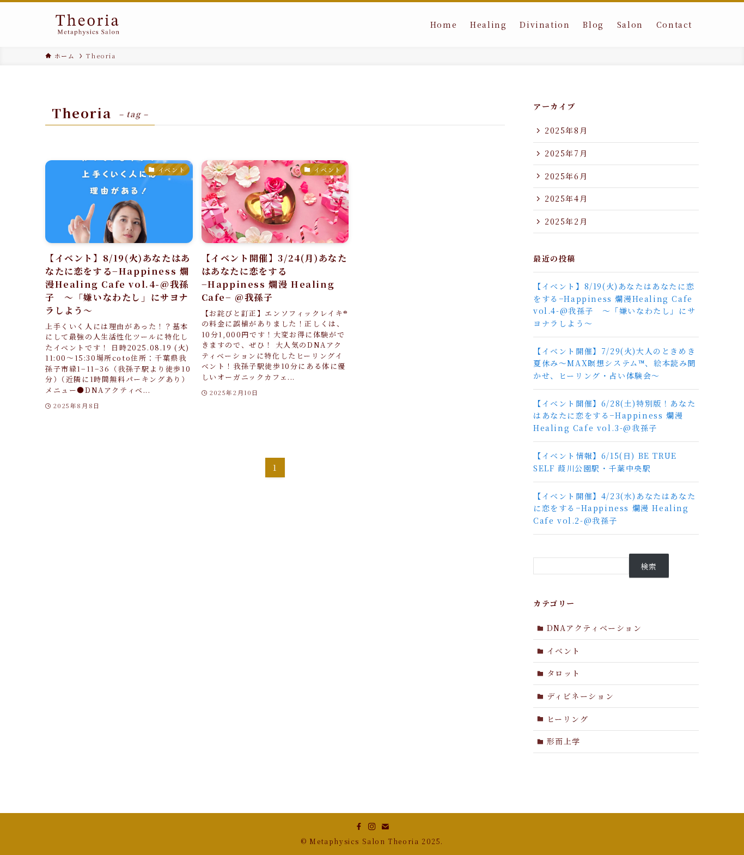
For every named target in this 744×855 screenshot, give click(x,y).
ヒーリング (568, 718)
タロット (564, 673)
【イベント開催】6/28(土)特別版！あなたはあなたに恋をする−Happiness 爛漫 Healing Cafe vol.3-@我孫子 (614, 415)
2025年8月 (566, 130)
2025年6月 (566, 176)
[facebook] (359, 827)
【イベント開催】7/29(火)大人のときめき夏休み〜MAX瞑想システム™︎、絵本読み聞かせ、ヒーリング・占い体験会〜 (614, 363)
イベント (564, 650)
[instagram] (372, 827)
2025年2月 (566, 221)
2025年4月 (566, 198)
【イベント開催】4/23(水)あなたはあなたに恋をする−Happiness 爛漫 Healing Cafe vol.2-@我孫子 (614, 508)
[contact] (385, 827)
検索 (649, 566)
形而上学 (564, 741)
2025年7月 (566, 153)
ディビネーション (580, 695)
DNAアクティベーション (594, 627)
